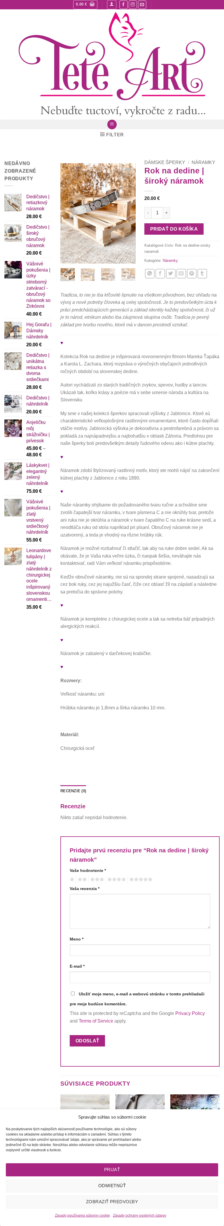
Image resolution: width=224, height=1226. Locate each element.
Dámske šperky (164, 162)
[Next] (127, 213)
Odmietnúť (112, 1185)
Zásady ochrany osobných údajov (139, 1215)
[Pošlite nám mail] (142, 4)
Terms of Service (96, 1020)
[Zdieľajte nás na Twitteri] (171, 273)
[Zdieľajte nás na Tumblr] (202, 273)
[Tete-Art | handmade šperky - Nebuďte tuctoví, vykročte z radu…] (112, 64)
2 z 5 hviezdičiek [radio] (81, 879)
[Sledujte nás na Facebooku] (123, 4)
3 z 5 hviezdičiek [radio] (96, 879)
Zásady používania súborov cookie (82, 1215)
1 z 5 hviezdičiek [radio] (71, 879)
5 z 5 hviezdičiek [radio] (140, 879)
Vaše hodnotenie (88, 870)
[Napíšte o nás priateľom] (181, 273)
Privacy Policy (190, 1013)
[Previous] (69, 213)
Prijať (112, 1169)
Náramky (203, 162)
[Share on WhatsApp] (150, 273)
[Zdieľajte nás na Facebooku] (160, 273)
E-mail (77, 966)
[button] (85, 4)
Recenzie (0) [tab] (73, 791)
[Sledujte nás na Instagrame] (133, 4)
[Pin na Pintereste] (192, 273)
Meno (76, 939)
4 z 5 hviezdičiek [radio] (116, 879)
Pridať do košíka (174, 229)
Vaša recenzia (84, 888)
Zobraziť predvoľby (112, 1201)
